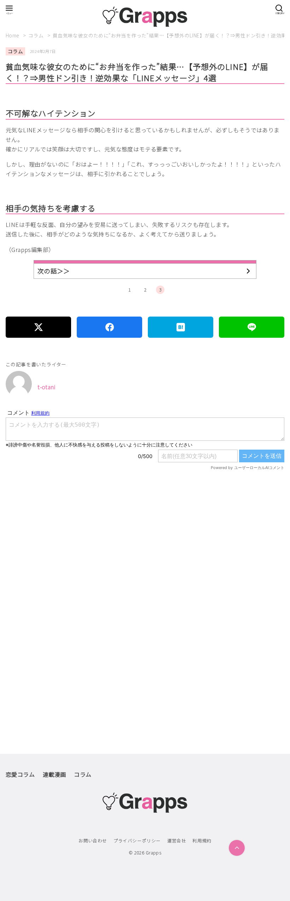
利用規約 (201, 840)
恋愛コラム (20, 774)
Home (13, 35)
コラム (36, 35)
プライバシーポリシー (137, 840)
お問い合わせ (93, 840)
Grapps (153, 852)
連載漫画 (54, 774)
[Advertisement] (145, 562)
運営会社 (176, 840)
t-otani (46, 387)
